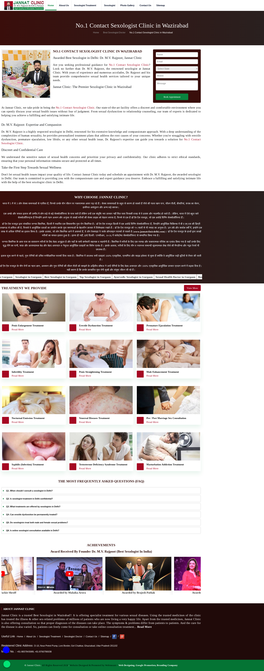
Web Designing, (127, 665)
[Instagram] (122, 636)
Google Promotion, (146, 665)
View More (192, 288)
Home (51, 5)
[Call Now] (6, 649)
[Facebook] (114, 636)
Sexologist (109, 5)
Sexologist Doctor (73, 636)
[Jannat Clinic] (24, 5)
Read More (144, 626)
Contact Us (145, 5)
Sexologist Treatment (85, 5)
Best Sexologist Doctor (114, 32)
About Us (64, 5)
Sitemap (160, 5)
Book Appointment (172, 96)
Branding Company (167, 665)
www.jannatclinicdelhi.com (149, 231)
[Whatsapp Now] (6, 664)
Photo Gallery (127, 5)
